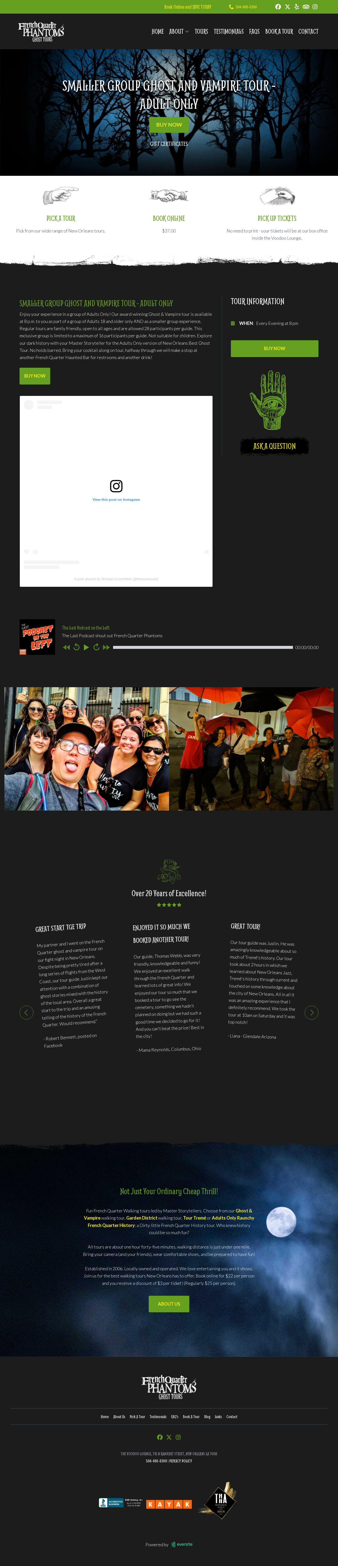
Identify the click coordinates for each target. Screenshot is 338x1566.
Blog (207, 1416)
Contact (308, 31)
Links (218, 1416)
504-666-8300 (246, 6)
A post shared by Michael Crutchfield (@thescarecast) (116, 579)
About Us (169, 1304)
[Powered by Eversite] (182, 1544)
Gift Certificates (169, 143)
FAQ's (174, 1416)
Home (158, 31)
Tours (201, 31)
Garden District (141, 1218)
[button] (26, 1013)
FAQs (254, 31)
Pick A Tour (137, 1416)
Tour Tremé (194, 1218)
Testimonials (229, 31)
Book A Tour (279, 31)
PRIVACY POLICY (180, 1460)
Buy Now (169, 124)
